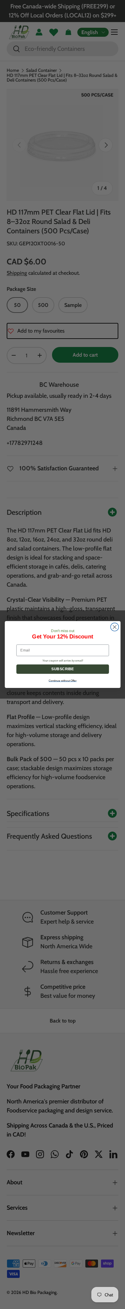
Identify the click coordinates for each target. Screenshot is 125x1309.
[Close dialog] (114, 627)
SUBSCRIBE (62, 669)
